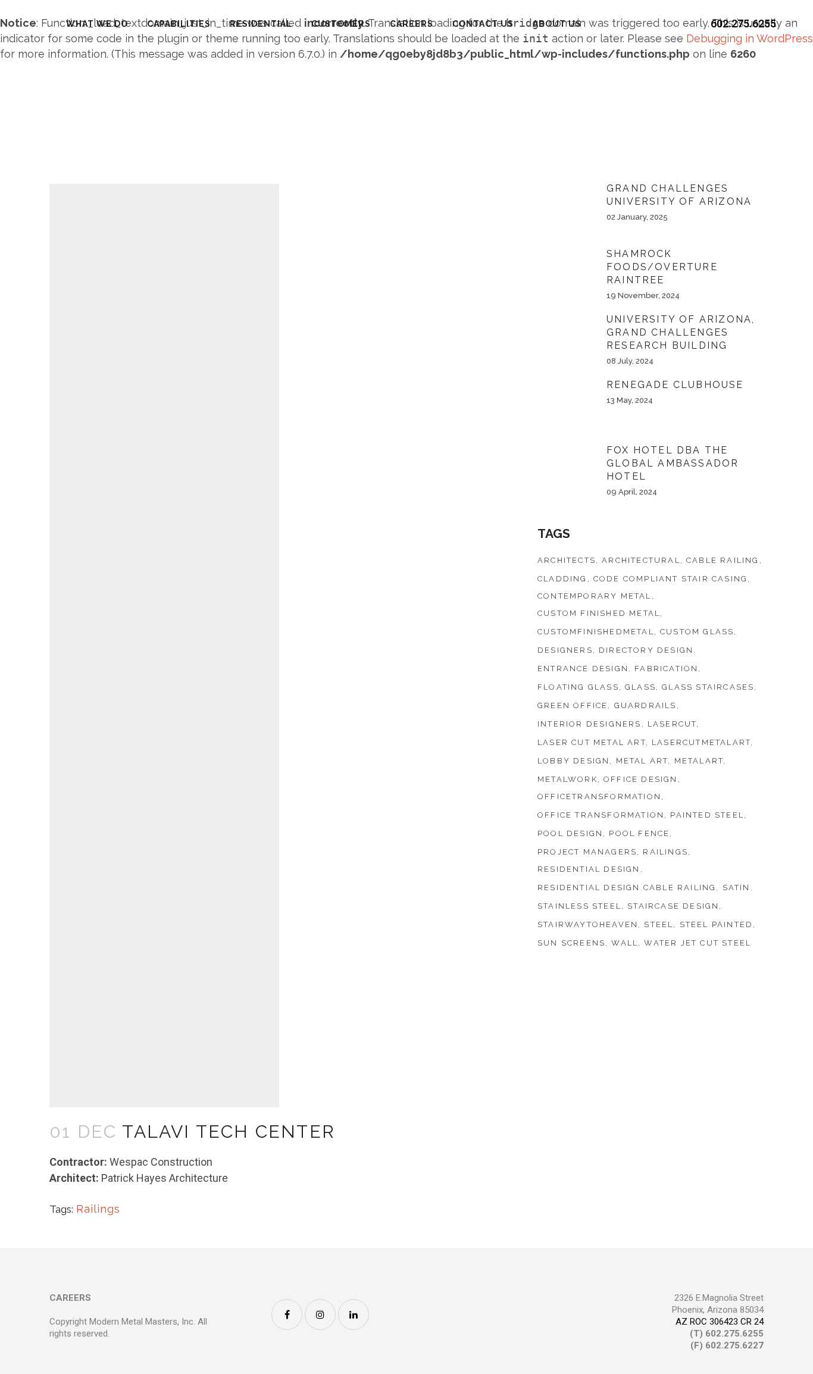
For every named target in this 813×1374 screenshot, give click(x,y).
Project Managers (587, 851)
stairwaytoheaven (587, 924)
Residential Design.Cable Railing (626, 887)
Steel (658, 924)
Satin (737, 887)
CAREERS (70, 1297)
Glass (640, 687)
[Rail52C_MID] (164, 415)
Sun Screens (571, 942)
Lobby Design (573, 760)
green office (572, 705)
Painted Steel (707, 814)
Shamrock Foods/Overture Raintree (662, 267)
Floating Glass (578, 687)
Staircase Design (673, 906)
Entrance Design (582, 668)
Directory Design (646, 650)
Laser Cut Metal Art (591, 742)
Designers (565, 650)
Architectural (641, 560)
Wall (624, 942)
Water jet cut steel (697, 942)
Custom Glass (697, 631)
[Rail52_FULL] (164, 876)
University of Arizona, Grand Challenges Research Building (680, 332)
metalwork (567, 779)
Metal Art (642, 760)
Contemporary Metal (594, 595)
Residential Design (588, 869)
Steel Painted (716, 924)
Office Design (641, 779)
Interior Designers (589, 723)
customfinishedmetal (595, 631)
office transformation (600, 814)
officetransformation (599, 796)
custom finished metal (598, 613)
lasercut (672, 723)
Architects (566, 560)
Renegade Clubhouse (675, 384)
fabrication (666, 668)
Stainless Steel (579, 906)
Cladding (562, 578)
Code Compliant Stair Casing (670, 578)
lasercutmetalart (701, 742)
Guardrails (645, 705)
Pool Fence (639, 833)
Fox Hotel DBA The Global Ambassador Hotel (672, 463)
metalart (699, 760)
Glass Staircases (708, 687)
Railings (98, 1209)
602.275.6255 (743, 23)
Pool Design (570, 833)
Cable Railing (722, 560)
